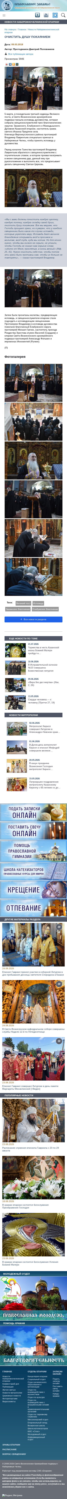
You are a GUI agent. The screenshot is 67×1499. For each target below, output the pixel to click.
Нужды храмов (56, 1395)
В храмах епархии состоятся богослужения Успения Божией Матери (30, 1263)
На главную (10, 29)
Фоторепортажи (9, 1399)
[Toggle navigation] (4, 15)
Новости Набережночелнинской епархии (13, 1378)
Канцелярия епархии (37, 1376)
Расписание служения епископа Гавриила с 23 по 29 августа (30, 1149)
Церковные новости (11, 1396)
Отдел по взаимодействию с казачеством (36, 1392)
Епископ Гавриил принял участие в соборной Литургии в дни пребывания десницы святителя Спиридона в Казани (33, 973)
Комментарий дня (10, 1384)
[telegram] (55, 15)
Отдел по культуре (36, 1397)
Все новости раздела (34, 619)
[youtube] (45, 15)
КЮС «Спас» (34, 1431)
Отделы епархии (37, 1372)
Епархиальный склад (37, 1423)
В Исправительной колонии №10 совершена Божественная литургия (42, 667)
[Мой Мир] (17, 63)
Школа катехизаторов (38, 1428)
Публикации (7, 1387)
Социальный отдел (37, 1379)
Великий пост (23, 603)
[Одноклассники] (13, 63)
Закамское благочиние (18, 609)
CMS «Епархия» (44, 1471)
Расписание (9, 1449)
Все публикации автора (20, 54)
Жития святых (9, 1390)
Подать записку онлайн (56, 1381)
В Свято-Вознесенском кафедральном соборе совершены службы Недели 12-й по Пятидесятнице (33, 1030)
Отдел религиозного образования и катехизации (37, 1384)
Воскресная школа (36, 1425)
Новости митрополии (12, 1393)
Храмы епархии (11, 1445)
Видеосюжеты (9, 1401)
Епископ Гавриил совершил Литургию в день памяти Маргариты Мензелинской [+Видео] (30, 1087)
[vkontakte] (37, 15)
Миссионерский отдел (38, 1420)
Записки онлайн (57, 1373)
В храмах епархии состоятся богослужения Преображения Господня (25, 1206)
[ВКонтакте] (10, 63)
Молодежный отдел (37, 1434)
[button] (63, 15)
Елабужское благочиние (45, 609)
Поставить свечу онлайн (57, 1388)
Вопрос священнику (14, 1454)
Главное (22, 29)
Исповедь (38, 603)
